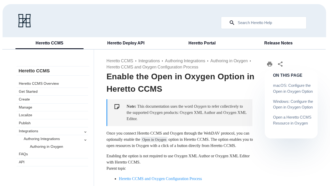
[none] (280, 64)
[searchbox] (228, 22)
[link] (24, 21)
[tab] (49, 43)
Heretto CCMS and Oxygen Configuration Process (160, 178)
